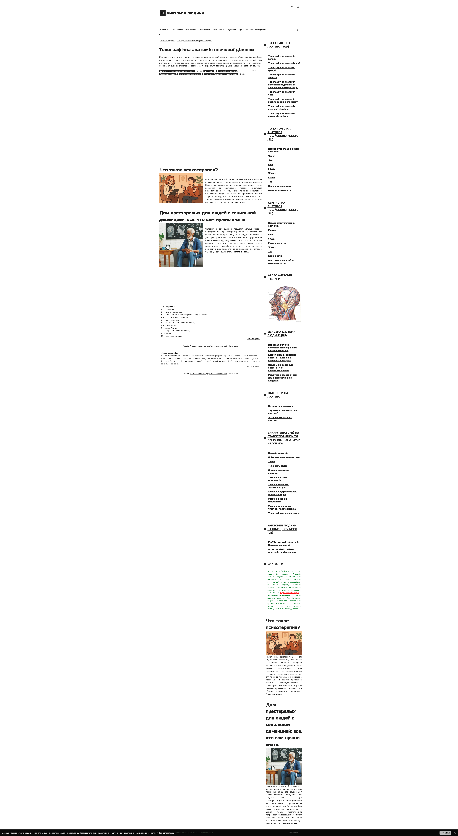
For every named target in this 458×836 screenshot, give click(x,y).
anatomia (210, 71)
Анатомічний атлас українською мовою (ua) (208, 346)
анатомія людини (169, 74)
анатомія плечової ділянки (190, 74)
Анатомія (208, 74)
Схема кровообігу (169, 353)
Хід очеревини (168, 306)
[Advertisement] (210, 96)
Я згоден (445, 833)
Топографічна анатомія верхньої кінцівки (194, 41)
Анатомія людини (167, 41)
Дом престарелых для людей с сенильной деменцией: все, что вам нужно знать (284, 724)
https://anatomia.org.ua (289, 592)
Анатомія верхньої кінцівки (226, 74)
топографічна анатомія (228, 71)
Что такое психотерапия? (189, 170)
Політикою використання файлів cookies (154, 833)
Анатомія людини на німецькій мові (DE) (282, 529)
